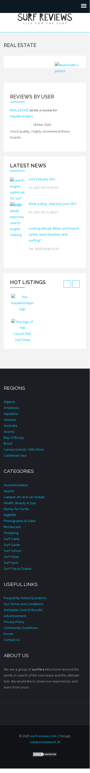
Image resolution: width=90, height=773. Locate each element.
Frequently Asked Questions (25, 598)
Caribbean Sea (15, 455)
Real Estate (19, 110)
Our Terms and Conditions (23, 604)
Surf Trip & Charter (18, 568)
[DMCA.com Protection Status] (44, 754)
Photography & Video (20, 521)
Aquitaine (11, 413)
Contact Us (12, 639)
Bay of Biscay (14, 437)
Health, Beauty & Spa (20, 503)
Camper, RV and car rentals (24, 497)
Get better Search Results (23, 610)
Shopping (11, 533)
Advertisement (15, 616)
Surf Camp (12, 538)
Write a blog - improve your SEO (52, 203)
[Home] (44, 18)
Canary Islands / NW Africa (24, 449)
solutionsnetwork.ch (45, 742)
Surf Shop (11, 556)
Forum (8, 633)
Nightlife (10, 515)
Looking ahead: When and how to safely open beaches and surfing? (54, 234)
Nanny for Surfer (16, 509)
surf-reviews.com (43, 736)
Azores (9, 431)
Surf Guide (12, 544)
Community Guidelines (21, 628)
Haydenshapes (21, 116)
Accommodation (16, 485)
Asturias (10, 419)
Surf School (12, 550)
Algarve (9, 401)
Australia (10, 425)
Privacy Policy (14, 622)
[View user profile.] (67, 68)
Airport (9, 491)
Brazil (8, 443)
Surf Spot (11, 562)
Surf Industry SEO (42, 179)
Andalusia (11, 407)
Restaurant (12, 527)
